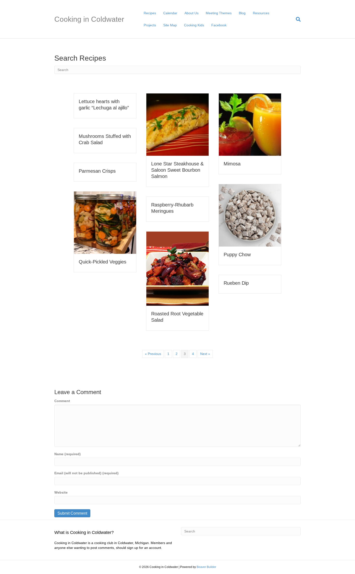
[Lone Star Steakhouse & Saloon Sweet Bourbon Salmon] (177, 124)
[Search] (296, 19)
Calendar (170, 13)
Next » (205, 354)
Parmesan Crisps (97, 171)
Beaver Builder (206, 567)
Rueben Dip (236, 283)
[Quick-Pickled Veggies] (105, 222)
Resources (261, 13)
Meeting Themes (219, 13)
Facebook (219, 25)
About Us (192, 13)
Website (61, 492)
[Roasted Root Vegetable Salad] (177, 268)
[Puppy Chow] (250, 215)
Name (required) (67, 454)
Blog (242, 13)
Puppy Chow (237, 254)
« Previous (153, 354)
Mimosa (232, 163)
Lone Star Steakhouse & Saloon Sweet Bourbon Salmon (177, 170)
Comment (62, 401)
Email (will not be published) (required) (86, 473)
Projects (150, 25)
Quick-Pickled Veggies (102, 261)
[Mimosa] (250, 124)
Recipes (150, 13)
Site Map (170, 25)
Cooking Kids (194, 25)
